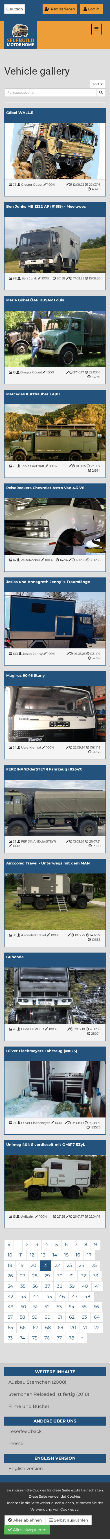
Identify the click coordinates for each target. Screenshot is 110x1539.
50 (23, 1306)
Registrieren (62, 9)
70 (73, 1327)
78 (71, 1338)
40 (85, 1286)
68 (48, 1327)
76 (47, 1338)
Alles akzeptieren (29, 1529)
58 (22, 1317)
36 (35, 1286)
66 (23, 1327)
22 (57, 1265)
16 (78, 1255)
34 (10, 1286)
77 (59, 1338)
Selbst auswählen (70, 1520)
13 (43, 1255)
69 (60, 1327)
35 (22, 1286)
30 (60, 1275)
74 (22, 1338)
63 (84, 1317)
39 (72, 1286)
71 (85, 1327)
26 (10, 1275)
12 (32, 1255)
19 (21, 1265)
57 (10, 1317)
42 (10, 1296)
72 (97, 1327)
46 (62, 1296)
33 (95, 1275)
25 (94, 1265)
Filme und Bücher (28, 1406)
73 (10, 1338)
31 (72, 1275)
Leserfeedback (25, 1431)
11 (21, 1255)
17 (89, 1255)
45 (49, 1296)
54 (71, 1306)
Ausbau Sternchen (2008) (37, 1382)
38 (59, 1286)
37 (47, 1286)
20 (33, 1265)
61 (60, 1317)
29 (47, 1275)
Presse (15, 1443)
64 (97, 1317)
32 (83, 1275)
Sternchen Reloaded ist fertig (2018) (48, 1394)
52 (47, 1306)
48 (87, 1296)
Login (93, 9)
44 (36, 1296)
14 (54, 1255)
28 (35, 1275)
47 (74, 1296)
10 (10, 1255)
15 (66, 1255)
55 (84, 1306)
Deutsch (14, 9)
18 (10, 1265)
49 (11, 1306)
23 (69, 1265)
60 (47, 1317)
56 (96, 1306)
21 (45, 1265)
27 (22, 1275)
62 (71, 1317)
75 (34, 1338)
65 (10, 1327)
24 (82, 1265)
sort (96, 84)
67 (35, 1327)
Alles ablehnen (27, 1520)
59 (35, 1317)
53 (59, 1306)
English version (25, 1468)
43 (23, 1296)
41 (97, 1286)
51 (35, 1306)
